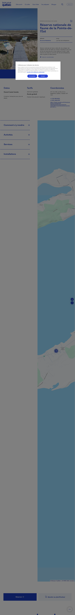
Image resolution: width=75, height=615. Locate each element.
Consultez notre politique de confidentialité (35, 72)
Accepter (43, 76)
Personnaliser (32, 76)
